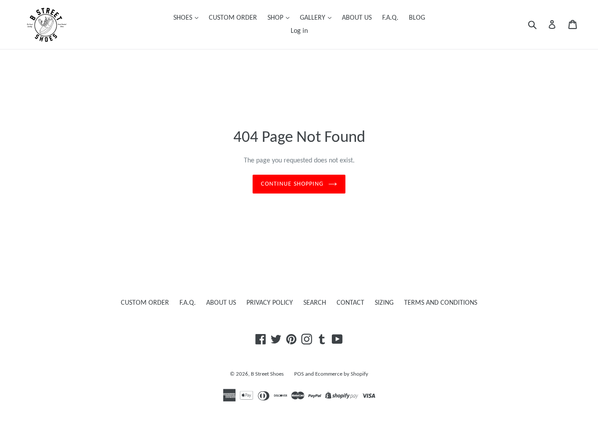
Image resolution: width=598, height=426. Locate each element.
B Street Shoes (267, 374)
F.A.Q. (390, 17)
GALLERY (313, 17)
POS (299, 374)
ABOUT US (357, 17)
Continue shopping (292, 184)
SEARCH (314, 302)
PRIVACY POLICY (269, 302)
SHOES (183, 17)
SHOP (276, 17)
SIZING (384, 302)
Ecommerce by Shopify (341, 374)
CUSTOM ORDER (233, 17)
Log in (299, 31)
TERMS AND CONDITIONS (440, 302)
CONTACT (350, 302)
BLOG (417, 17)
